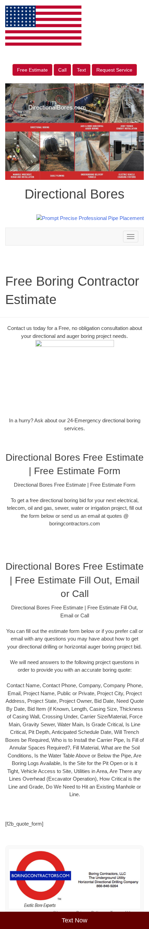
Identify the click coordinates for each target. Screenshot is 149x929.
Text (81, 70)
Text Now (74, 920)
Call (62, 70)
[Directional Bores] (74, 879)
